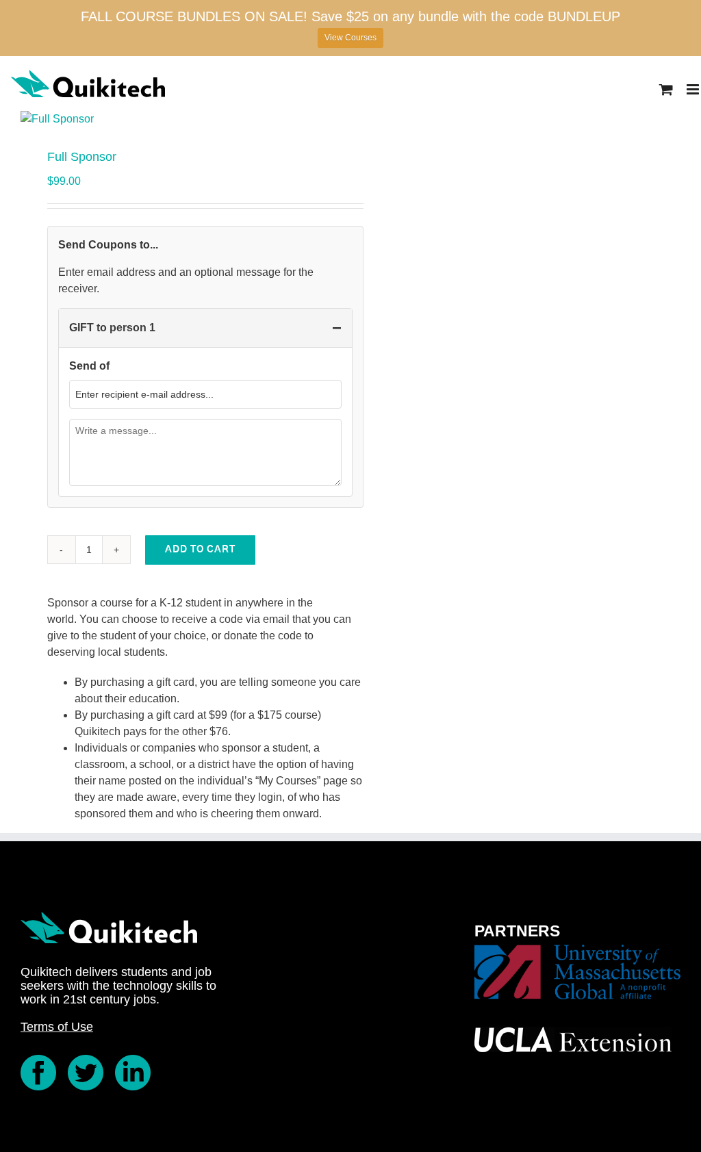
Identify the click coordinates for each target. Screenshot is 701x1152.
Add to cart (200, 549)
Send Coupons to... (108, 245)
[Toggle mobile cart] (666, 89)
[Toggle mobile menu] (694, 89)
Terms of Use (57, 1027)
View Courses (350, 37)
